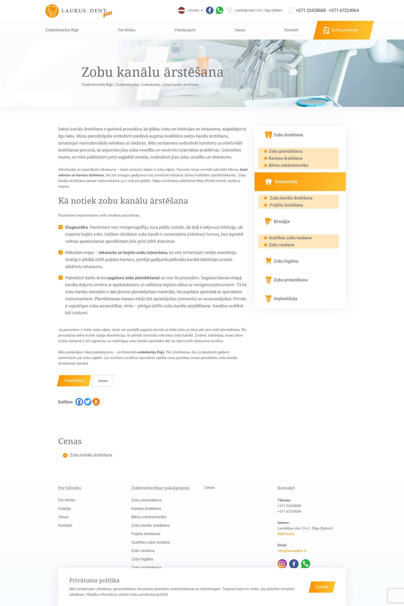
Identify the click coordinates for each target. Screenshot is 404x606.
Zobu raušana (143, 550)
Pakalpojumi (185, 30)
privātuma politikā (154, 594)
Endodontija (151, 85)
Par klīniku (126, 30)
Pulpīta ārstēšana (145, 534)
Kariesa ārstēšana (146, 508)
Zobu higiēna (142, 559)
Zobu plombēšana (146, 500)
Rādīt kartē (286, 534)
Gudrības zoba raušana (150, 542)
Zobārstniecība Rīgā (62, 30)
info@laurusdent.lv (292, 551)
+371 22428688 (311, 10)
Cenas (240, 30)
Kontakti (291, 30)
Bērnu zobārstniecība (148, 517)
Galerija (64, 508)
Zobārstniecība (127, 85)
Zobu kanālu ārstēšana (150, 525)
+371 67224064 (344, 10)
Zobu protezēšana (146, 567)
